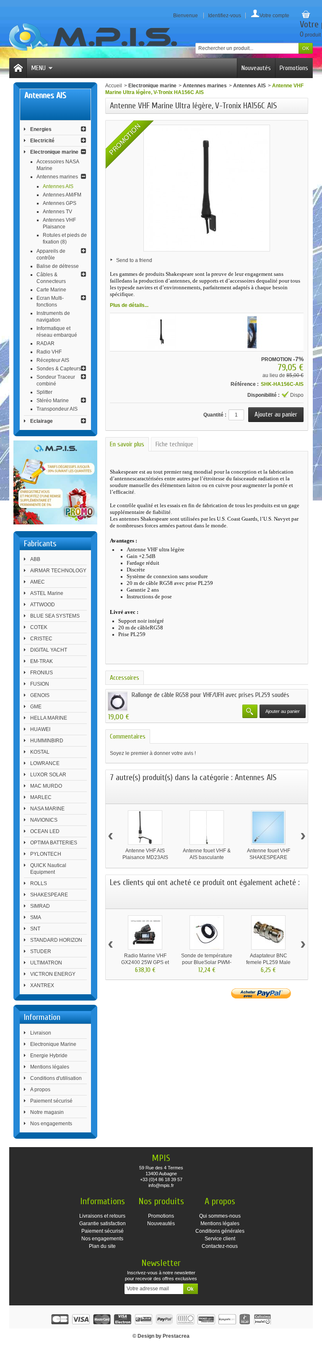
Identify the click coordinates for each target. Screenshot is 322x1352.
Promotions (294, 68)
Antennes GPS (59, 203)
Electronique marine (54, 152)
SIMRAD (40, 906)
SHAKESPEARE (49, 895)
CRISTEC (41, 639)
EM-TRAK (41, 661)
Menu (38, 68)
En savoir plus (127, 444)
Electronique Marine (53, 1044)
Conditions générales (219, 1231)
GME (36, 707)
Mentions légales (49, 1067)
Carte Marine (51, 290)
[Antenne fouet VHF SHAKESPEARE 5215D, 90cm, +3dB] (268, 827)
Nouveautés (256, 68)
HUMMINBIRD (46, 741)
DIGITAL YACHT (48, 650)
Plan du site (102, 1246)
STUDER (40, 951)
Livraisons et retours (102, 1216)
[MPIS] (93, 37)
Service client (220, 1239)
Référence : (245, 384)
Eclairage (41, 421)
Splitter (44, 392)
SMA (35, 917)
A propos (40, 1090)
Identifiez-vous (224, 15)
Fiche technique (174, 444)
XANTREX (42, 985)
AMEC (37, 582)
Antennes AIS (58, 186)
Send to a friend (134, 260)
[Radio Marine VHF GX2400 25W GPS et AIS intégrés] (145, 932)
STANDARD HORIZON (56, 940)
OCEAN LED (45, 831)
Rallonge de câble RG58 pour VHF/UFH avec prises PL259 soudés (210, 695)
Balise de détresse (57, 266)
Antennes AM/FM (62, 195)
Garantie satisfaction (102, 1223)
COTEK (38, 627)
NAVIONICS (43, 820)
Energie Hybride (49, 1056)
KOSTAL (39, 752)
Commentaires (127, 736)
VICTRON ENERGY (52, 974)
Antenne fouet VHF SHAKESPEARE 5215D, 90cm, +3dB (268, 857)
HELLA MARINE (48, 718)
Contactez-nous (220, 1246)
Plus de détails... (129, 305)
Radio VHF (49, 352)
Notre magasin (47, 1112)
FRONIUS (41, 673)
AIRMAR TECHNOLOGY (58, 571)
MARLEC (41, 797)
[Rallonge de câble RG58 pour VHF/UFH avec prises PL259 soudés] (117, 701)
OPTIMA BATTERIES (53, 843)
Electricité (42, 141)
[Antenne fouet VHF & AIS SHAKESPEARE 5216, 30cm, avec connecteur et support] (161, 332)
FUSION (39, 684)
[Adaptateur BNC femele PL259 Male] (268, 932)
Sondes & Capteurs (58, 369)
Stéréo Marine (52, 401)
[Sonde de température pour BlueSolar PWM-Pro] (206, 932)
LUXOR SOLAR (48, 775)
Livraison (40, 1033)
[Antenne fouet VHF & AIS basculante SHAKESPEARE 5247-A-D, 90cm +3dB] (206, 827)
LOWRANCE (45, 763)
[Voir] (249, 711)
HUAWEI (40, 729)
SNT (35, 929)
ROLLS (38, 883)
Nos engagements (51, 1124)
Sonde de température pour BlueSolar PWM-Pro (206, 962)
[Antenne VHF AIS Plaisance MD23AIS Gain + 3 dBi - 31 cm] (145, 827)
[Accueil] (18, 68)
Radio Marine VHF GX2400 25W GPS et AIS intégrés (145, 962)
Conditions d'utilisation (56, 1078)
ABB (35, 559)
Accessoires (124, 677)
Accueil (113, 86)
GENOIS (39, 695)
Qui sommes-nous (220, 1216)
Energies (41, 129)
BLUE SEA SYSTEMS (55, 616)
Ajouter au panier (282, 711)
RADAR (45, 343)
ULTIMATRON (46, 963)
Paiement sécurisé (51, 1101)
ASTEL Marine (46, 593)
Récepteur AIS (52, 360)
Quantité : (214, 415)
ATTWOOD (42, 605)
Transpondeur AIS (57, 409)
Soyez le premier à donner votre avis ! (153, 753)
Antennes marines (57, 177)
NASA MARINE (47, 809)
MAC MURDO (46, 786)
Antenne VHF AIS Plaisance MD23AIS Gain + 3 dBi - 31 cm (145, 857)
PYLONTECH (45, 854)
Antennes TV (57, 212)
